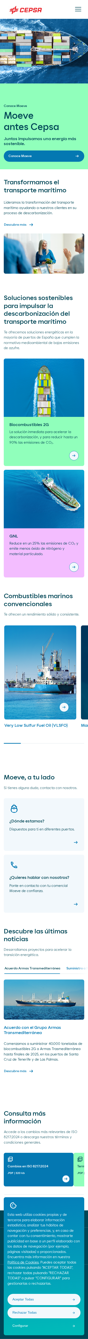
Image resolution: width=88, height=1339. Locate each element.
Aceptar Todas (23, 1299)
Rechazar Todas (24, 1312)
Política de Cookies (23, 1262)
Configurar (20, 1325)
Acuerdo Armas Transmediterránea (32, 968)
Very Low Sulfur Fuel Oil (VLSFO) (36, 725)
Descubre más (19, 225)
